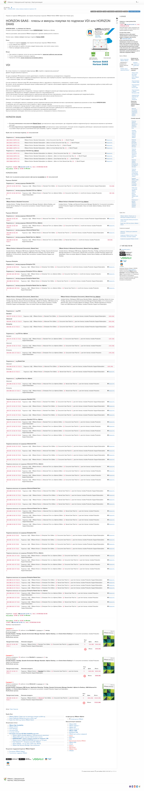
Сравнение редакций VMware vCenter (129, 238)
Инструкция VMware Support (17, 751)
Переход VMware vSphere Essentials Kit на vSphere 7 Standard (135, 163)
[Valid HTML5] (135, 786)
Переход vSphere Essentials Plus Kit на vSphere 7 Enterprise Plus (134, 153)
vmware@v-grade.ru (25, 166)
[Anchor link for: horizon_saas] (22, 117)
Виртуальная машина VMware (77, 740)
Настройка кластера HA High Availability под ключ (24, 733)
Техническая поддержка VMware (18, 753)
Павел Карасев (14, 709)
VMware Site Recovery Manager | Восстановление (26, 745)
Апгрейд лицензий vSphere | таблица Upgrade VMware (134, 134)
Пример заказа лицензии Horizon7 (124, 69)
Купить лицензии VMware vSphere (124, 59)
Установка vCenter (14, 732)
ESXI (70, 739)
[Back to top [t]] (117, 23)
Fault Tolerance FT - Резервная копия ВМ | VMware (26, 742)
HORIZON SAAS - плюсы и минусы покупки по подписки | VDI (22, 9)
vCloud (71, 744)
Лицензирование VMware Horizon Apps (135, 86)
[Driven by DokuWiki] (139, 786)
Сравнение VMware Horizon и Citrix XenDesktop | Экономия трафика (128, 235)
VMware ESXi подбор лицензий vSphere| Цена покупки (27, 737)
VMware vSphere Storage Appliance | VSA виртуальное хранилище (31, 735)
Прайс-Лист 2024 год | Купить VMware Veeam (21, 720)
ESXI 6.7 (71, 745)
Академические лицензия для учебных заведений (135, 97)
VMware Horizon (13, 727)
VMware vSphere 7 (74, 725)
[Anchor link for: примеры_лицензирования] (21, 624)
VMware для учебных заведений (78, 734)
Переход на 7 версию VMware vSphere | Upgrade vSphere (135, 203)
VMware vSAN (73, 730)
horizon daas (119, 11)
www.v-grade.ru (132, 269)
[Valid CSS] (137, 786)
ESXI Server (72, 747)
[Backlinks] (117, 21)
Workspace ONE (73, 732)
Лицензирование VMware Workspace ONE (135, 91)
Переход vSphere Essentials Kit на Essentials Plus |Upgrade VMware (135, 172)
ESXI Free (72, 737)
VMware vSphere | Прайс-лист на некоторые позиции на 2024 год (27, 716)
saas (105, 11)
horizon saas (111, 11)
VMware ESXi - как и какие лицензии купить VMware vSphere (135, 75)
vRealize (71, 750)
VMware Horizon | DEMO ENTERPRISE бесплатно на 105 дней (30, 740)
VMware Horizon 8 (74, 729)
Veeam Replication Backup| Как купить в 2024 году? (23, 718)
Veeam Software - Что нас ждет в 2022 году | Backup (27, 743)
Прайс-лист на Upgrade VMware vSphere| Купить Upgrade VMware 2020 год (135, 192)
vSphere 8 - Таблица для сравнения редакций (128, 232)
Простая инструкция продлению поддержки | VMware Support (134, 112)
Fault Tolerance (13, 728)
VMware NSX (72, 742)
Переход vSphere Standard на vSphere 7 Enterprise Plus (134, 124)
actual (126, 11)
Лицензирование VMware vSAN (135, 81)
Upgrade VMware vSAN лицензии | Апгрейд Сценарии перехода (135, 182)
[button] (137, 2)
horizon (99, 11)
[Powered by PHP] (132, 786)
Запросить (109, 140)
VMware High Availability (16, 725)
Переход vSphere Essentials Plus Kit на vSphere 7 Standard (134, 143)
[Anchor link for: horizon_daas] (18, 172)
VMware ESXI (72, 724)
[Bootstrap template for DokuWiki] (130, 786)
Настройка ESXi (13, 730)
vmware (94, 11)
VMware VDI (72, 727)
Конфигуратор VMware (77, 719)
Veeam (71, 735)
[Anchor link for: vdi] (11, 65)
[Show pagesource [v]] (117, 18)
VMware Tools (73, 749)
